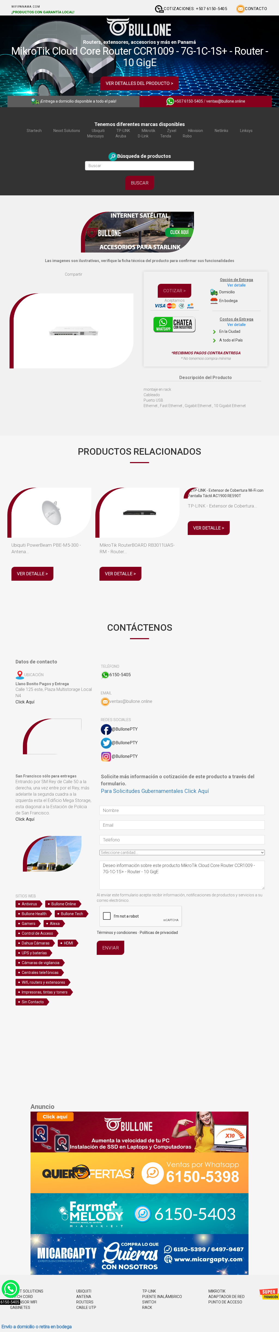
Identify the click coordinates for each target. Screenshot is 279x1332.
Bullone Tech (72, 914)
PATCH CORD (21, 1296)
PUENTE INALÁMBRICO (162, 1296)
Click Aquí (25, 702)
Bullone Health (34, 914)
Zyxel (171, 130)
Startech (34, 130)
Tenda (165, 136)
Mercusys (95, 136)
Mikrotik (148, 130)
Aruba (121, 136)
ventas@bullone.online (225, 101)
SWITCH (149, 1302)
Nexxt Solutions (66, 130)
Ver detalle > (32, 573)
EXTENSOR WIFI (23, 1302)
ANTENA (83, 1296)
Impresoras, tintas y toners (45, 992)
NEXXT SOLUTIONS (26, 1291)
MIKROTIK (216, 1291)
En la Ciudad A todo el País (236, 329)
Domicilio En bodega (236, 290)
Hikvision (195, 130)
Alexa (55, 923)
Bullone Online (63, 904)
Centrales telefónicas (40, 972)
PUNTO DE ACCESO (225, 1302)
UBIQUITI (83, 1291)
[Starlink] (139, 232)
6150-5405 (120, 674)
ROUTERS (84, 1302)
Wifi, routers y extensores (43, 982)
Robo (187, 136)
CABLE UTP (86, 1307)
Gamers (28, 923)
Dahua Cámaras (36, 943)
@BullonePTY (125, 729)
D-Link (143, 136)
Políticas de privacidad (159, 932)
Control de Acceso (37, 933)
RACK (147, 1307)
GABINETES (20, 1307)
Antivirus (29, 904)
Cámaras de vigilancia (40, 963)
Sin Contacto (33, 1002)
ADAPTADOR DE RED (226, 1296)
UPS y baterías (34, 953)
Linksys (246, 130)
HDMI (68, 943)
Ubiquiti (98, 130)
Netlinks (221, 130)
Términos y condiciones (117, 932)
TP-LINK (123, 130)
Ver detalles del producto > (139, 83)
